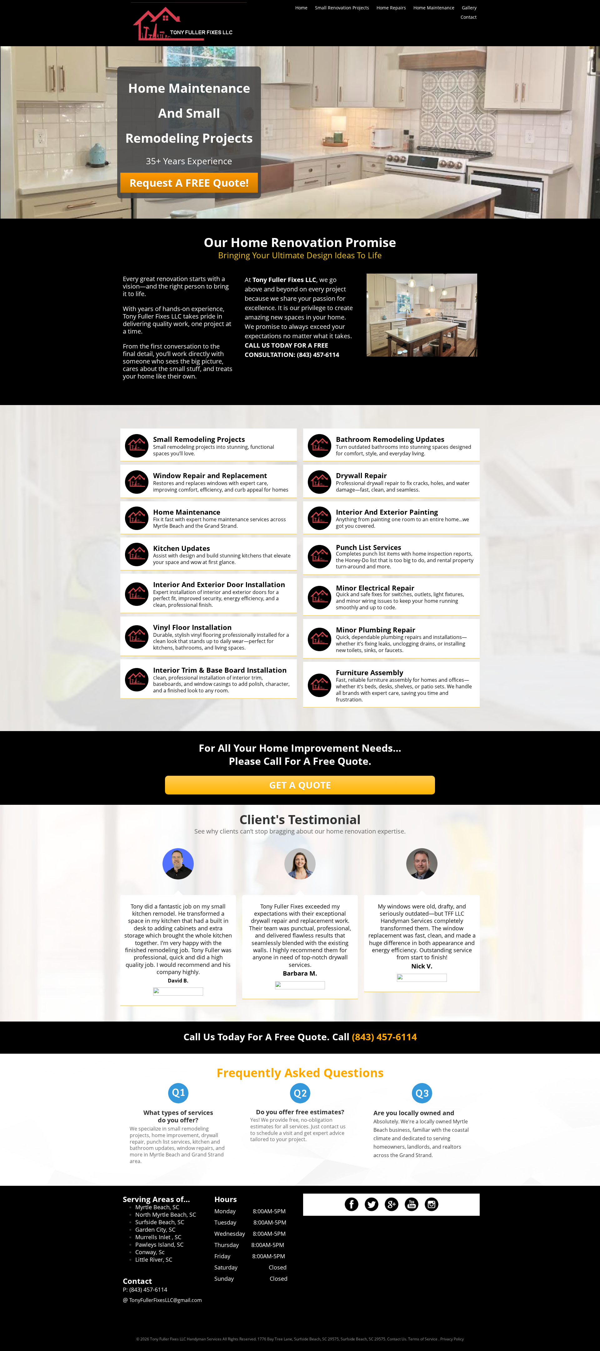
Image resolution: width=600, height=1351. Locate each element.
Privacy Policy (452, 1339)
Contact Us (396, 1339)
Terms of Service (423, 1339)
